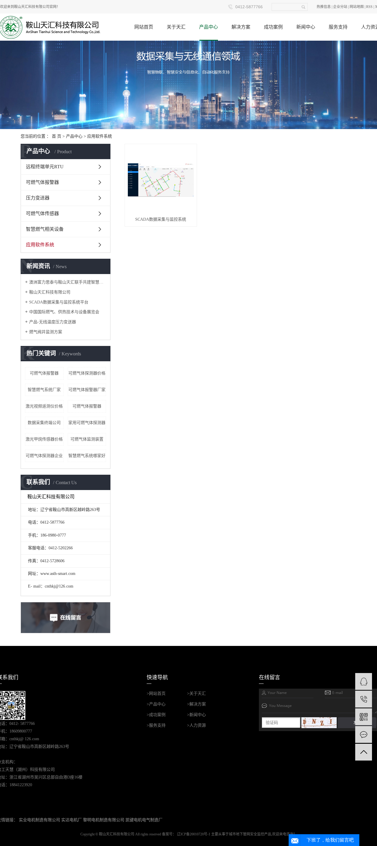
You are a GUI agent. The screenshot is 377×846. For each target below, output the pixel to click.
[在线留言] (363, 734)
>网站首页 (156, 693)
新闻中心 (305, 26)
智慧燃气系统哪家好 (86, 455)
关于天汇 (176, 26)
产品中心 (208, 26)
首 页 (56, 136)
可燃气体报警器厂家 (86, 389)
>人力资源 (196, 725)
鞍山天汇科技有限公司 (49, 292)
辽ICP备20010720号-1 (193, 834)
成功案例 (273, 26)
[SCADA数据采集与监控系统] (161, 180)
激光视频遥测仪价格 (44, 406)
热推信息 (324, 7)
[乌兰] (363, 681)
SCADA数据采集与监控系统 (160, 219)
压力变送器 (37, 197)
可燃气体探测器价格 (86, 373)
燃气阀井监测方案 (45, 332)
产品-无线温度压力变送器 (52, 322)
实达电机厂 (71, 820)
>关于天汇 (196, 693)
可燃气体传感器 (42, 213)
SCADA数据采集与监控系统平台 (58, 302)
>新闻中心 (196, 715)
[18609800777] (363, 699)
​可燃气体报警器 (44, 373)
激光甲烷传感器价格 (44, 439)
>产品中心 (156, 704)
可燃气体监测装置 (86, 439)
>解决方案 (196, 704)
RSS (369, 7)
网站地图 (357, 7)
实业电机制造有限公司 (39, 820)
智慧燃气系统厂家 (44, 389)
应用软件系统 (99, 136)
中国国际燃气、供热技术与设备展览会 (64, 312)
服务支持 (338, 26)
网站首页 (143, 26)
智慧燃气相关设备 (45, 229)
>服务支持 (156, 725)
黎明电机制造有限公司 (103, 820)
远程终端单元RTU (45, 166)
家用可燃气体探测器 (86, 422)
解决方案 (241, 26)
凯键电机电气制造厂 (144, 820)
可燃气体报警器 (42, 182)
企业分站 (340, 7)
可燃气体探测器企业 (44, 455)
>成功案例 (156, 715)
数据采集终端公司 (44, 422)
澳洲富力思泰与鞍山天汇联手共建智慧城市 (67, 282)
